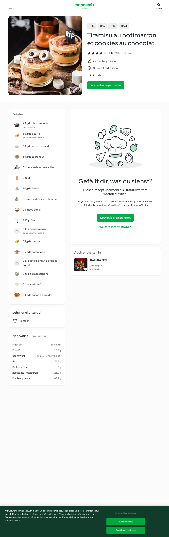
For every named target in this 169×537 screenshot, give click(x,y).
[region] (84, 521)
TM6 (102, 25)
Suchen (159, 8)
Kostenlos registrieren (105, 85)
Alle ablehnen (126, 521)
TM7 (91, 25)
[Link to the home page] (84, 6)
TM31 (124, 25)
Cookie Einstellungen (125, 513)
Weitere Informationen (115, 227)
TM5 (112, 25)
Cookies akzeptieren (126, 530)
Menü (10, 8)
